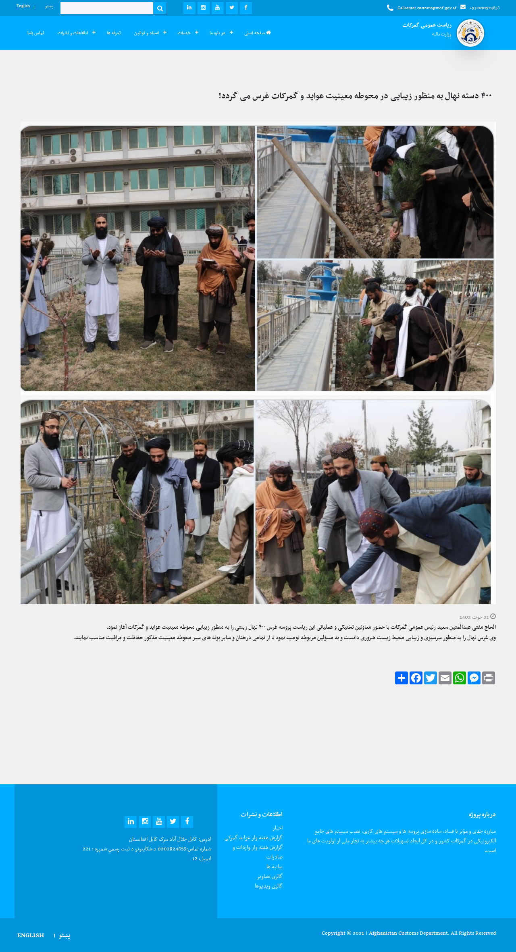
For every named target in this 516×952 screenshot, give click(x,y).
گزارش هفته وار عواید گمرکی (254, 837)
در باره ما (217, 33)
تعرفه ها (114, 33)
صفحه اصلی (255, 33)
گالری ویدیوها (269, 885)
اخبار (278, 827)
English (23, 6)
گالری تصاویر (270, 876)
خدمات (184, 33)
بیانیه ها (274, 866)
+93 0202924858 (485, 8)
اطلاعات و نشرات (73, 33)
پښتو (49, 6)
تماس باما (35, 33)
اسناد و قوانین (146, 33)
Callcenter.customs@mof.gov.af (426, 8)
